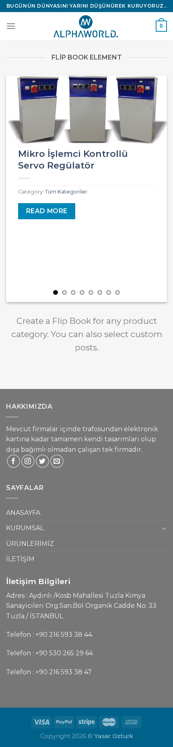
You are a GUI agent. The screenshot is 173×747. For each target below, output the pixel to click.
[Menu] (11, 26)
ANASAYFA (23, 513)
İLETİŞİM (20, 559)
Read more (47, 211)
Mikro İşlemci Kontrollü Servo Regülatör (73, 159)
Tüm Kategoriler (66, 192)
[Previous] (19, 189)
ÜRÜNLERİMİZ (30, 543)
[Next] (153, 189)
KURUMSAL (25, 528)
